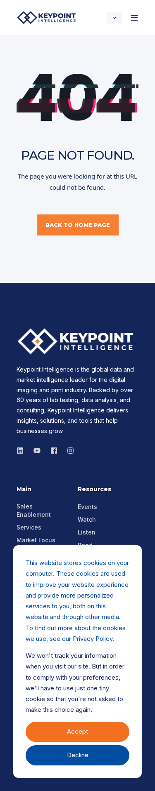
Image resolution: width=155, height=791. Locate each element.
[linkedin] (23, 450)
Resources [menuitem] (94, 489)
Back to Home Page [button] (77, 224)
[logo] (77, 341)
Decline (77, 755)
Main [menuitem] (24, 489)
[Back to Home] (48, 17)
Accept (77, 731)
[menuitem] (42, 510)
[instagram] (37, 450)
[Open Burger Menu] (134, 18)
